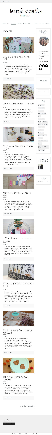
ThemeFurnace (36, 433)
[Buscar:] (43, 91)
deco (19, 23)
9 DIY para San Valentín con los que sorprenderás (16, 378)
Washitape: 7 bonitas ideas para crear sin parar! (17, 194)
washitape (41, 150)
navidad (45, 121)
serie (40, 143)
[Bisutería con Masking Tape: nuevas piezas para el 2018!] (18, 326)
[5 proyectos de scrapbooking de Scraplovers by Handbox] (18, 279)
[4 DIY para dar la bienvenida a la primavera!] (18, 99)
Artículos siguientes (27, 406)
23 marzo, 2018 (8, 168)
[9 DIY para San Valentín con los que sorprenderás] (18, 372)
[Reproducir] (4, 424)
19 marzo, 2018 (8, 213)
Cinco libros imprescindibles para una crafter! (16, 58)
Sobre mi (6, 23)
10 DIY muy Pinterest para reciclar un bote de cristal (18, 239)
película (41, 129)
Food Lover (27, 23)
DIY (39, 116)
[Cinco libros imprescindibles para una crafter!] (18, 52)
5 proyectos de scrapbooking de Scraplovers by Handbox (18, 284)
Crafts (13, 23)
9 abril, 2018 (7, 121)
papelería (41, 127)
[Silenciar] (12, 424)
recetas (40, 132)
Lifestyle (37, 23)
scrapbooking (42, 140)
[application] (9, 424)
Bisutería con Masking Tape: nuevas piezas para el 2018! (17, 331)
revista (40, 138)
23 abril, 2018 (7, 79)
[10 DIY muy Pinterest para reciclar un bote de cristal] (18, 234)
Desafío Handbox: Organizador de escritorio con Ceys (18, 147)
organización (42, 124)
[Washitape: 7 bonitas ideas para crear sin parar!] (18, 188)
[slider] (13, 424)
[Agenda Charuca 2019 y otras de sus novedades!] (40, 167)
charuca (41, 110)
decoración (42, 113)
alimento (41, 105)
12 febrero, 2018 (8, 397)
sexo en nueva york (42, 147)
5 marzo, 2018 (7, 305)
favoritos (41, 118)
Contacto (46, 23)
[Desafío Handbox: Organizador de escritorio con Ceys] (18, 142)
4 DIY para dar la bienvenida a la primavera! (18, 103)
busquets (41, 108)
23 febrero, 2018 (8, 352)
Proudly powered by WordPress (18, 433)
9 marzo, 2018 (7, 259)
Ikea (39, 121)
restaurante (42, 135)
